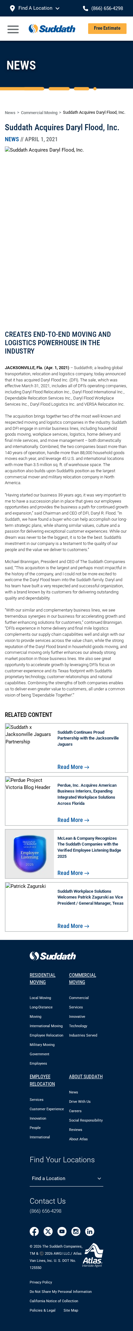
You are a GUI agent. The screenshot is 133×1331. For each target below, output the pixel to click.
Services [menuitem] (37, 1100)
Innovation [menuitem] (38, 1118)
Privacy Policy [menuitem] (41, 1282)
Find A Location (35, 8)
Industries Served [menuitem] (83, 1035)
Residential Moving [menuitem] (43, 978)
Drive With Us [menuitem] (80, 1102)
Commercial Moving (39, 112)
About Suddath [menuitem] (86, 1077)
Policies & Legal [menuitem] (43, 1310)
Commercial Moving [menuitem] (82, 978)
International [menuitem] (40, 1137)
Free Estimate (107, 28)
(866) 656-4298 (45, 1211)
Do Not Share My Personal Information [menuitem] (61, 1291)
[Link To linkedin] (89, 1231)
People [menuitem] (35, 1128)
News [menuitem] (73, 1092)
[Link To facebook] (34, 1231)
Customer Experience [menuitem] (47, 1109)
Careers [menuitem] (75, 1111)
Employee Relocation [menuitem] (46, 1035)
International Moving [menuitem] (46, 1026)
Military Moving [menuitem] (42, 1045)
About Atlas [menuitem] (78, 1139)
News (10, 112)
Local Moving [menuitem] (40, 998)
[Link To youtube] (61, 1231)
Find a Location (48, 1178)
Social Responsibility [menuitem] (86, 1120)
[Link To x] (48, 1231)
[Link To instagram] (75, 1231)
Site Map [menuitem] (71, 1310)
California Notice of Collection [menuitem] (54, 1301)
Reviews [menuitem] (75, 1130)
